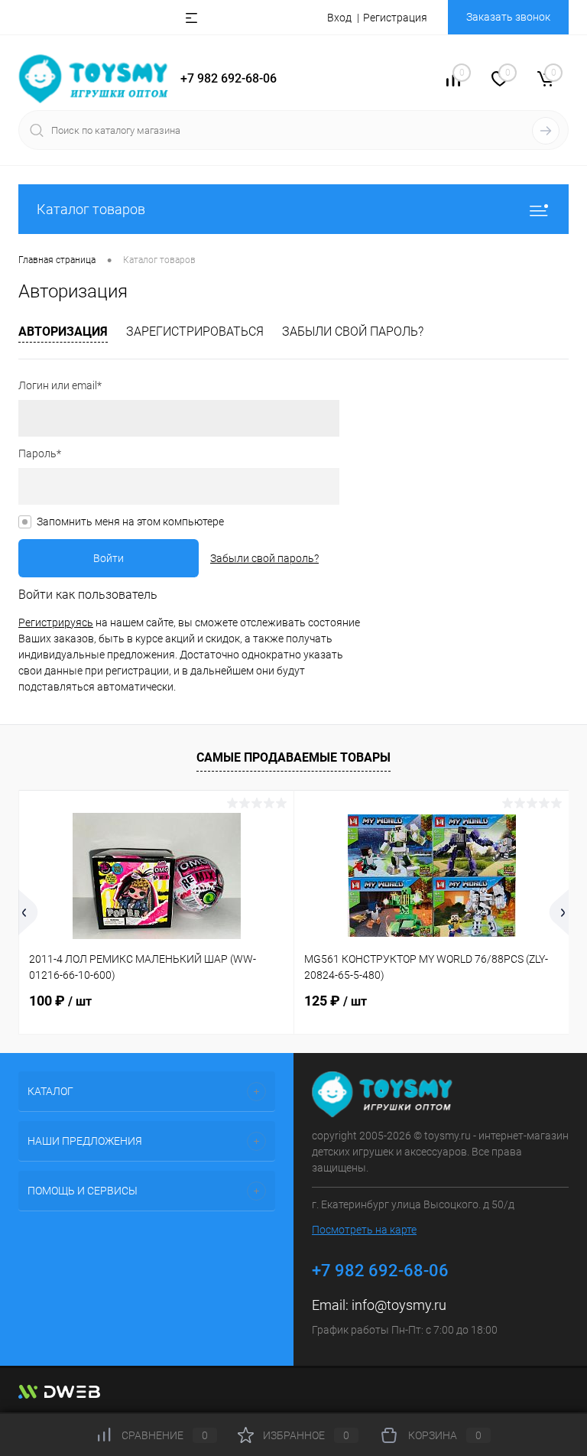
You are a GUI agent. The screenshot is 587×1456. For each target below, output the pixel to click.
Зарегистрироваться (195, 331)
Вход (339, 17)
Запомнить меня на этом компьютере (130, 521)
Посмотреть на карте (364, 1230)
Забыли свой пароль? (352, 331)
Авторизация (63, 331)
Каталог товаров (91, 209)
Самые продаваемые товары (293, 757)
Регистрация (395, 17)
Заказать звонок (508, 17)
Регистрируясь (55, 622)
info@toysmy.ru (399, 1305)
